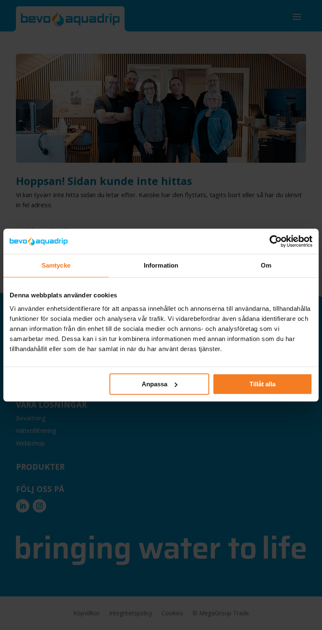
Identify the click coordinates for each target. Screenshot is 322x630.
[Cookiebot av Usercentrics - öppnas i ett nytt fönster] (275, 241)
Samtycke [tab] (56, 265)
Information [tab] (161, 265)
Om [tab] (266, 265)
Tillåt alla (262, 384)
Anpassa (154, 384)
